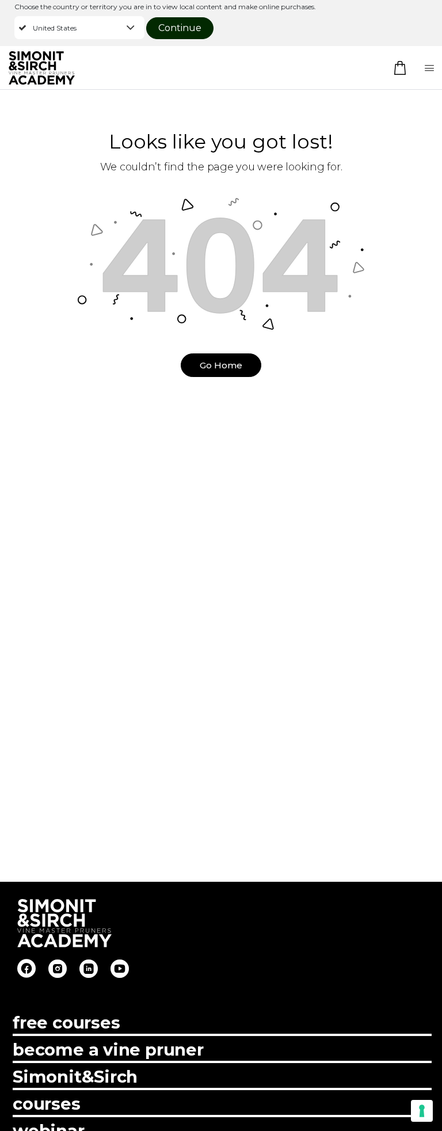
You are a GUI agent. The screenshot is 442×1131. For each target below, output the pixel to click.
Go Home (221, 365)
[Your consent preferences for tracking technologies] (422, 1111)
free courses (66, 1022)
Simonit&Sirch (75, 1077)
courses (47, 1104)
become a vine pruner (108, 1049)
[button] (79, 27)
